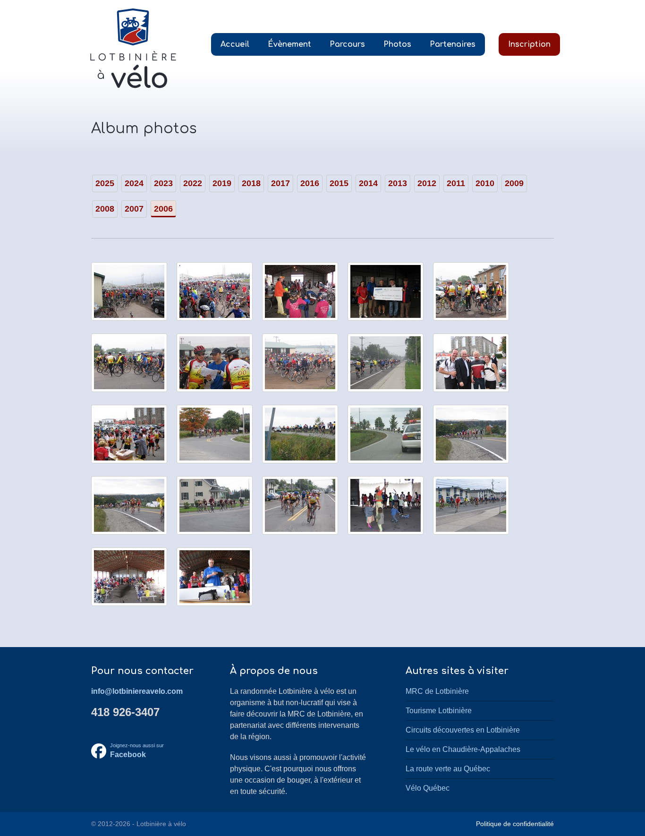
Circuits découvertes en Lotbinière (463, 730)
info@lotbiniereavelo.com (137, 691)
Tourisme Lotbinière (439, 711)
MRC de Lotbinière (437, 691)
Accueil (235, 44)
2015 (339, 183)
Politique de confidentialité (515, 823)
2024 (134, 183)
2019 (221, 183)
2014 (368, 183)
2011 (456, 183)
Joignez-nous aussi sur (137, 750)
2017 (280, 183)
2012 (426, 183)
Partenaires (452, 44)
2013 (397, 183)
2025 (104, 183)
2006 (163, 208)
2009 (514, 183)
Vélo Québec (428, 788)
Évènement (289, 44)
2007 (134, 208)
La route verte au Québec (448, 769)
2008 (104, 208)
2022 (192, 183)
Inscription (529, 44)
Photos (397, 44)
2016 (309, 183)
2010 (484, 183)
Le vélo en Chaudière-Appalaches (463, 749)
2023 (163, 183)
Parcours (347, 44)
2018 (251, 183)
